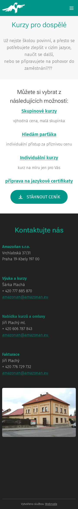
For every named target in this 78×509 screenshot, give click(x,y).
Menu (71, 8)
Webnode (51, 504)
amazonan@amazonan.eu (25, 297)
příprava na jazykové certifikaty (39, 181)
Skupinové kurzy (39, 111)
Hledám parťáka (39, 134)
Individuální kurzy (39, 158)
